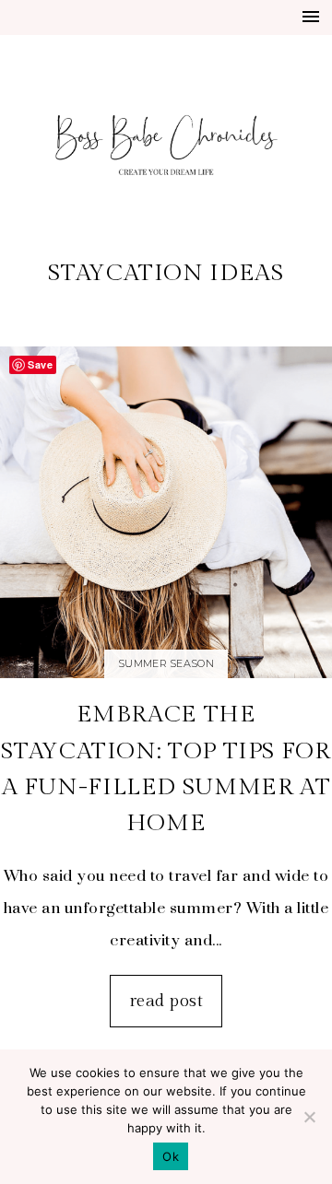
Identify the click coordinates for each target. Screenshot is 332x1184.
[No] (309, 1117)
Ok (170, 1156)
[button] (310, 16)
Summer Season (166, 663)
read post (166, 1001)
